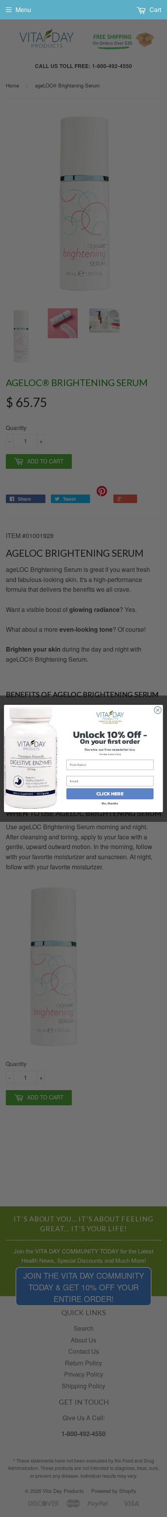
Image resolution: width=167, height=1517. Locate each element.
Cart (154, 9)
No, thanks (110, 803)
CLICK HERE (110, 794)
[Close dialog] (157, 709)
